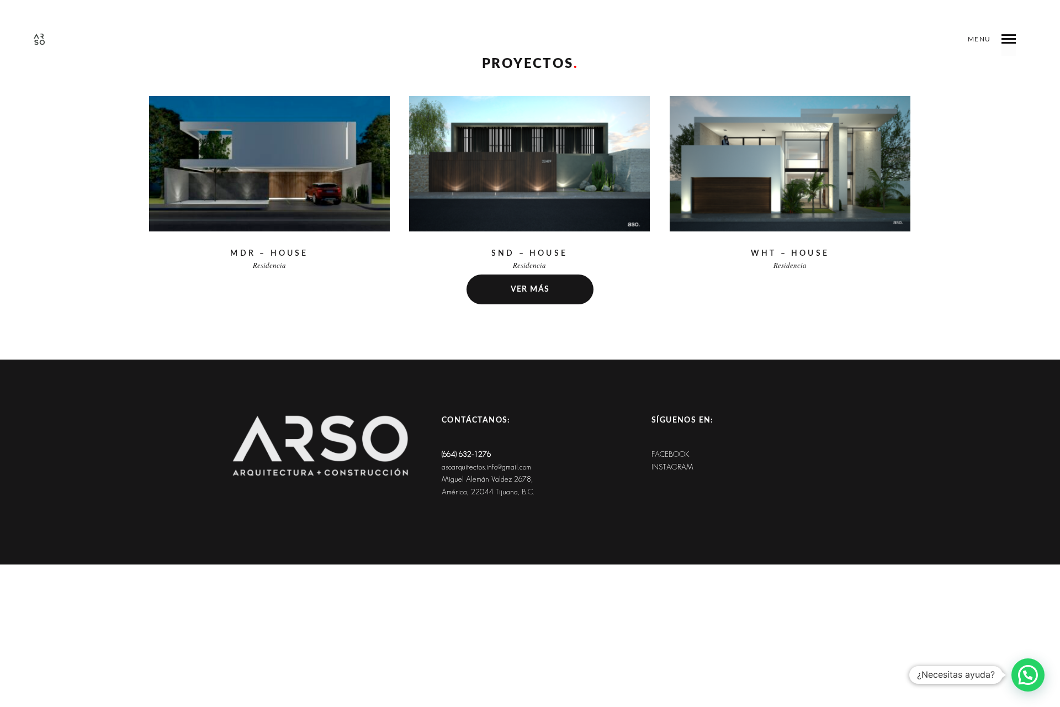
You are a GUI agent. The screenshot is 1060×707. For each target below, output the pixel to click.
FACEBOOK (670, 454)
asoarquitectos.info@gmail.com (486, 467)
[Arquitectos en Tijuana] (39, 39)
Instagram (672, 467)
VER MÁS (530, 289)
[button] (1028, 675)
